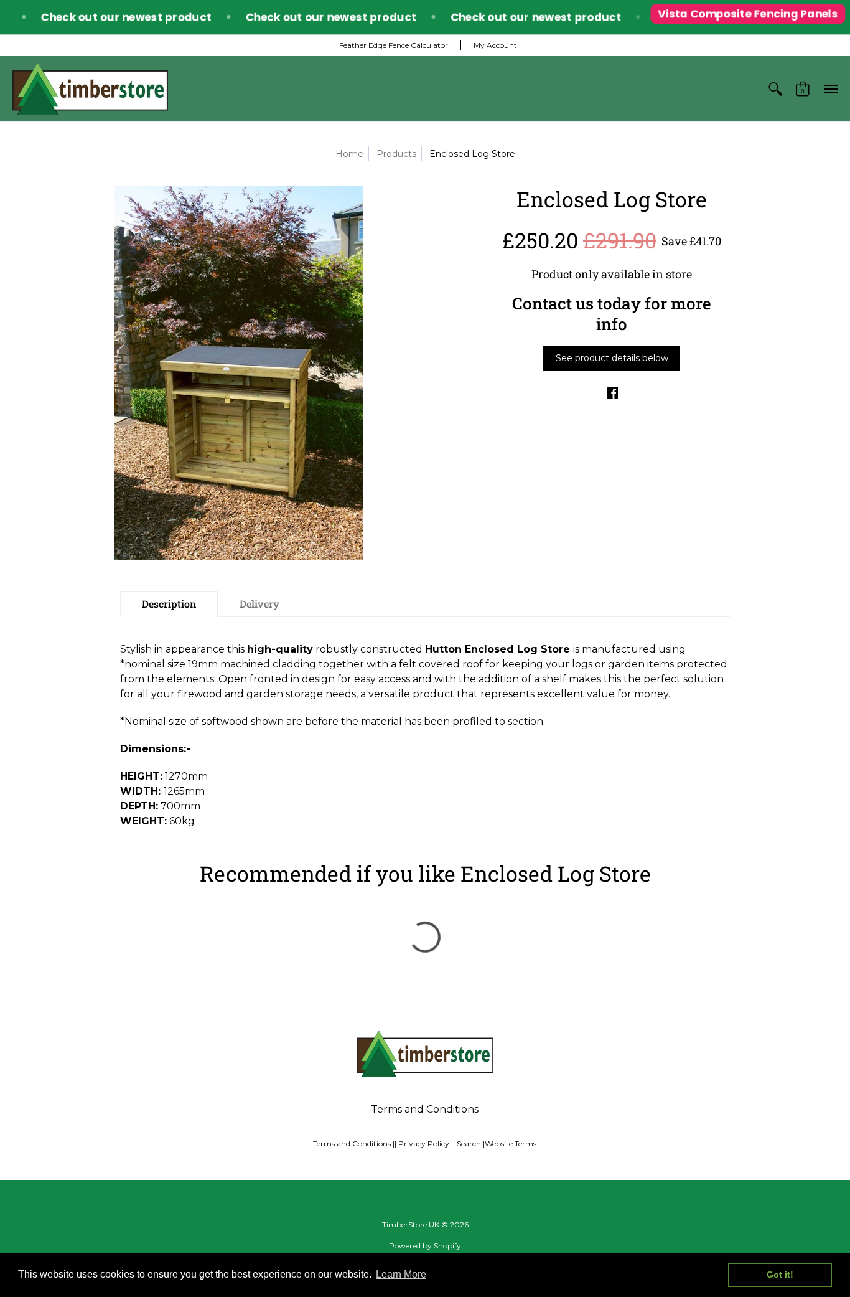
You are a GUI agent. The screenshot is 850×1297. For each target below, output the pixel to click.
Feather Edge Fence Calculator (393, 45)
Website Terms (510, 1143)
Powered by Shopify (425, 1245)
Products (396, 153)
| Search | (469, 1143)
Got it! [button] (780, 1275)
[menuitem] (775, 88)
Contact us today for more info (611, 313)
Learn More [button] (401, 1274)
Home (349, 153)
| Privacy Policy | (424, 1143)
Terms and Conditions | (354, 1143)
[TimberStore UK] (90, 88)
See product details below (612, 358)
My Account (495, 45)
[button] (775, 88)
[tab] (169, 604)
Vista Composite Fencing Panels (745, 16)
